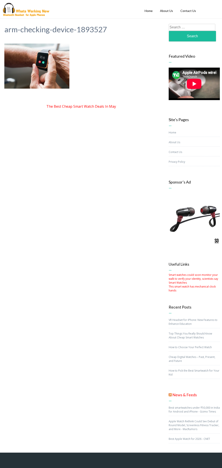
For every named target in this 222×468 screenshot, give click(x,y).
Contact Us (175, 152)
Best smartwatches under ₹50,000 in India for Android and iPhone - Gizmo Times (194, 409)
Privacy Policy (177, 162)
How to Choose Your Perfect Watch (190, 347)
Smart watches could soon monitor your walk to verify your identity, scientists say (193, 277)
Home (172, 132)
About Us (174, 142)
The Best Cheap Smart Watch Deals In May (81, 106)
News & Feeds (184, 394)
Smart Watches (178, 282)
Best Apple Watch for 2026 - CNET (189, 439)
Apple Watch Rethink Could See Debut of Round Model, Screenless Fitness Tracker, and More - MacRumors (194, 425)
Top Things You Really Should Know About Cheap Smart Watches (190, 335)
